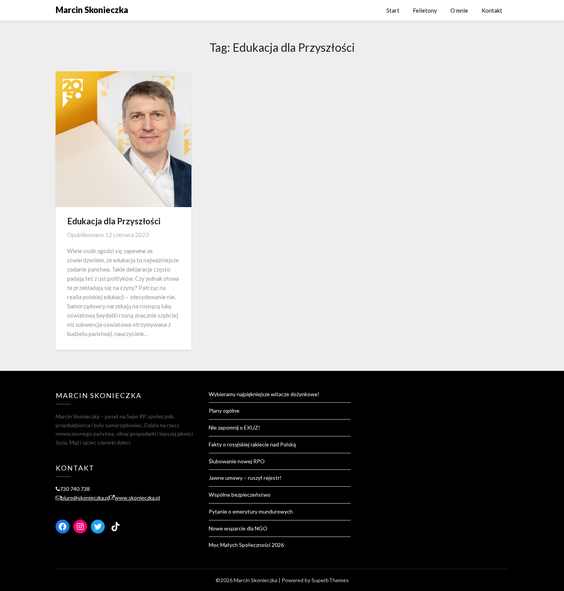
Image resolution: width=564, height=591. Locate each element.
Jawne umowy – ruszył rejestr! (246, 477)
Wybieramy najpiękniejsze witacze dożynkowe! (264, 394)
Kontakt (492, 10)
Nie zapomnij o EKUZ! (234, 427)
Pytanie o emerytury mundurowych (251, 511)
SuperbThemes (330, 580)
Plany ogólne (224, 410)
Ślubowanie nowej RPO (237, 461)
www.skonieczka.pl (137, 497)
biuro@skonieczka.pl (85, 497)
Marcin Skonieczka (92, 10)
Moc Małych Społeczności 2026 (246, 545)
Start (392, 10)
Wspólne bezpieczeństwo (239, 494)
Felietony (425, 10)
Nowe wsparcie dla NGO (238, 528)
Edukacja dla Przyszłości (113, 221)
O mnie (459, 10)
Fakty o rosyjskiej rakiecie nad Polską (252, 444)
